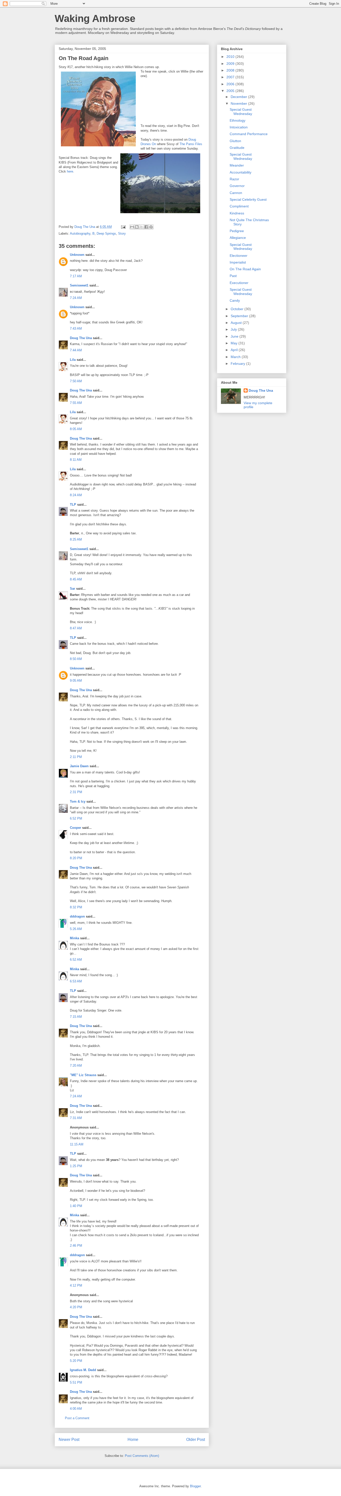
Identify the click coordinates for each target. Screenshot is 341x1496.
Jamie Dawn (79, 766)
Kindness (237, 213)
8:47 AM (76, 628)
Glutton (235, 141)
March (236, 357)
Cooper (75, 828)
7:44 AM (76, 350)
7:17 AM (76, 276)
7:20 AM (76, 1065)
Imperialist (238, 262)
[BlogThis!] (136, 226)
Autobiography (80, 233)
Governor (237, 186)
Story (122, 233)
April (235, 350)
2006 (230, 84)
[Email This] (132, 226)
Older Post (195, 1439)
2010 (230, 57)
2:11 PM (76, 757)
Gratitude (237, 148)
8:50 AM (76, 659)
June (235, 336)
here (70, 171)
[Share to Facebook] (146, 226)
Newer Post (69, 1439)
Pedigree (237, 231)
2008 (230, 70)
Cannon (236, 193)
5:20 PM (76, 1361)
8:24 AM (76, 495)
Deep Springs (106, 233)
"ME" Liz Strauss (83, 1075)
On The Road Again (245, 269)
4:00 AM (76, 1408)
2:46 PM (76, 1245)
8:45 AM (76, 579)
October (237, 309)
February (238, 364)
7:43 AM (76, 328)
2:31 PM (76, 792)
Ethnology (237, 120)
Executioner (239, 283)
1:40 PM (76, 1206)
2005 (230, 91)
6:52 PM (76, 818)
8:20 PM (76, 858)
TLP (73, 504)
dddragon (77, 916)
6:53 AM (76, 981)
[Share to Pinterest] (151, 226)
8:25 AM (76, 539)
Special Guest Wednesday (241, 111)
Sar (72, 588)
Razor (234, 179)
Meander (237, 165)
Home (133, 1439)
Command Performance (249, 134)
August (237, 323)
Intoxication (239, 127)
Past (233, 276)
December (239, 97)
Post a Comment (77, 1418)
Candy (235, 300)
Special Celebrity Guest (248, 199)
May (234, 343)
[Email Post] (123, 227)
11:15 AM (76, 1144)
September (240, 316)
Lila (73, 360)
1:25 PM (76, 1166)
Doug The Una (81, 338)
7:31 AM (76, 1118)
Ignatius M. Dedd (83, 1370)
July (234, 329)
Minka (74, 938)
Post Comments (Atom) (142, 1456)
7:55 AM (76, 403)
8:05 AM (76, 429)
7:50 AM (76, 381)
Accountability (240, 172)
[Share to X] (141, 226)
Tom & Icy (77, 801)
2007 (230, 77)
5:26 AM (76, 929)
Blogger (195, 1486)
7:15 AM (76, 1017)
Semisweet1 (79, 285)
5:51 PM (76, 1382)
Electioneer (238, 256)
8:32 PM (76, 907)
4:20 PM (76, 1307)
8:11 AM (76, 460)
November (239, 103)
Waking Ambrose (95, 18)
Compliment (239, 206)
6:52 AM (76, 959)
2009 (230, 64)
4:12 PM (76, 1285)
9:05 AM (76, 680)
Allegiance (238, 238)
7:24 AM (76, 298)
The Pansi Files (190, 144)
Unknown (77, 255)
